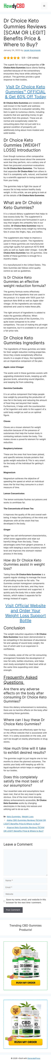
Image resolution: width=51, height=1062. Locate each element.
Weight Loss (27, 816)
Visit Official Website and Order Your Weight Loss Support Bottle (25, 613)
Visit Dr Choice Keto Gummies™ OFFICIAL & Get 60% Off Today (25, 91)
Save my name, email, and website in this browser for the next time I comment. (26, 901)
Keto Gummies (14, 816)
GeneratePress (34, 1058)
